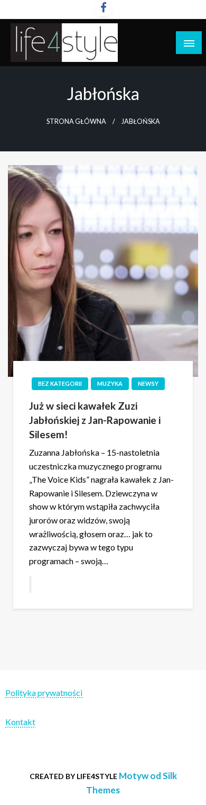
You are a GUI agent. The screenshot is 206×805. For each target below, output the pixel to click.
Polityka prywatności (43, 693)
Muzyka (110, 383)
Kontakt (20, 722)
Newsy (148, 383)
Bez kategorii (60, 383)
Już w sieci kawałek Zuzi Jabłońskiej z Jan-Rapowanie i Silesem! (95, 420)
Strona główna (76, 121)
